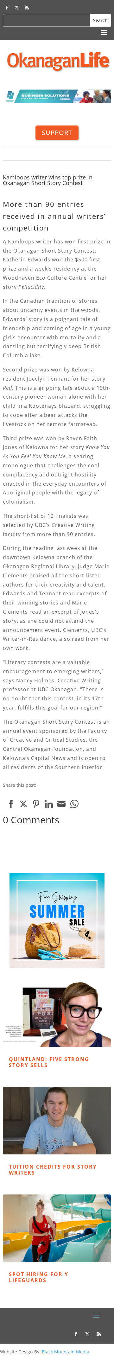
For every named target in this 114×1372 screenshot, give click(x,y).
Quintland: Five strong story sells (49, 1062)
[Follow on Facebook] (6, 7)
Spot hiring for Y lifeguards (38, 1277)
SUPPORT (57, 132)
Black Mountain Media (65, 1352)
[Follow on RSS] (27, 7)
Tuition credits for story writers (53, 1169)
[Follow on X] (17, 7)
